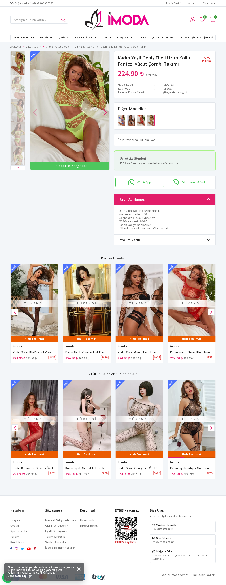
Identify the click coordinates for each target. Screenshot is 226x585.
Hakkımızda (87, 520)
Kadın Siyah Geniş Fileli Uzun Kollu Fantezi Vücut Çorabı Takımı (159, 352)
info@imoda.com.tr (163, 541)
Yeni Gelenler (23, 37)
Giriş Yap (16, 520)
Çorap (106, 37)
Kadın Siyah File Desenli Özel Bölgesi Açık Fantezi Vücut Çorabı (54, 352)
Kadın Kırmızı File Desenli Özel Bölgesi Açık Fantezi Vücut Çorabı (55, 468)
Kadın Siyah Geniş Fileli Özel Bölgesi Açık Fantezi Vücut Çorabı (159, 468)
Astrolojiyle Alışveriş (196, 37)
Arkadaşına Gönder (194, 182)
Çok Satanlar (162, 37)
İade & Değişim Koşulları (60, 548)
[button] (17, 167)
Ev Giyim (46, 37)
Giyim (141, 37)
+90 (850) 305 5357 (162, 528)
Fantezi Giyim (85, 37)
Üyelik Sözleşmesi (56, 531)
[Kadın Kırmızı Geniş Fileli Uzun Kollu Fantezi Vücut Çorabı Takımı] (141, 120)
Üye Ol (14, 526)
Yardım (192, 3)
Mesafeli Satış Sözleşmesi (61, 520)
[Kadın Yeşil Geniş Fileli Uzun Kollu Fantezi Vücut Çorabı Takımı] (150, 120)
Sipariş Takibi (173, 3)
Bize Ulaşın (209, 3)
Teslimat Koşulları (56, 537)
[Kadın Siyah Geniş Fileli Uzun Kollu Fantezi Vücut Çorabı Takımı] (131, 120)
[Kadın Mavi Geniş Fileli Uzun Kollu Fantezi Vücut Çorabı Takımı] (122, 120)
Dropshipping (89, 526)
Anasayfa (15, 46)
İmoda (17, 346)
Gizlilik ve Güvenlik (56, 526)
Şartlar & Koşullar (56, 542)
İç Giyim (63, 37)
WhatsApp (144, 182)
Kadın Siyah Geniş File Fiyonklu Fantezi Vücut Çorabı (99, 468)
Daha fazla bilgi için (20, 576)
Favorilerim (204, 17)
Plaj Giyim (124, 37)
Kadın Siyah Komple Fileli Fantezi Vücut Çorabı (95, 352)
